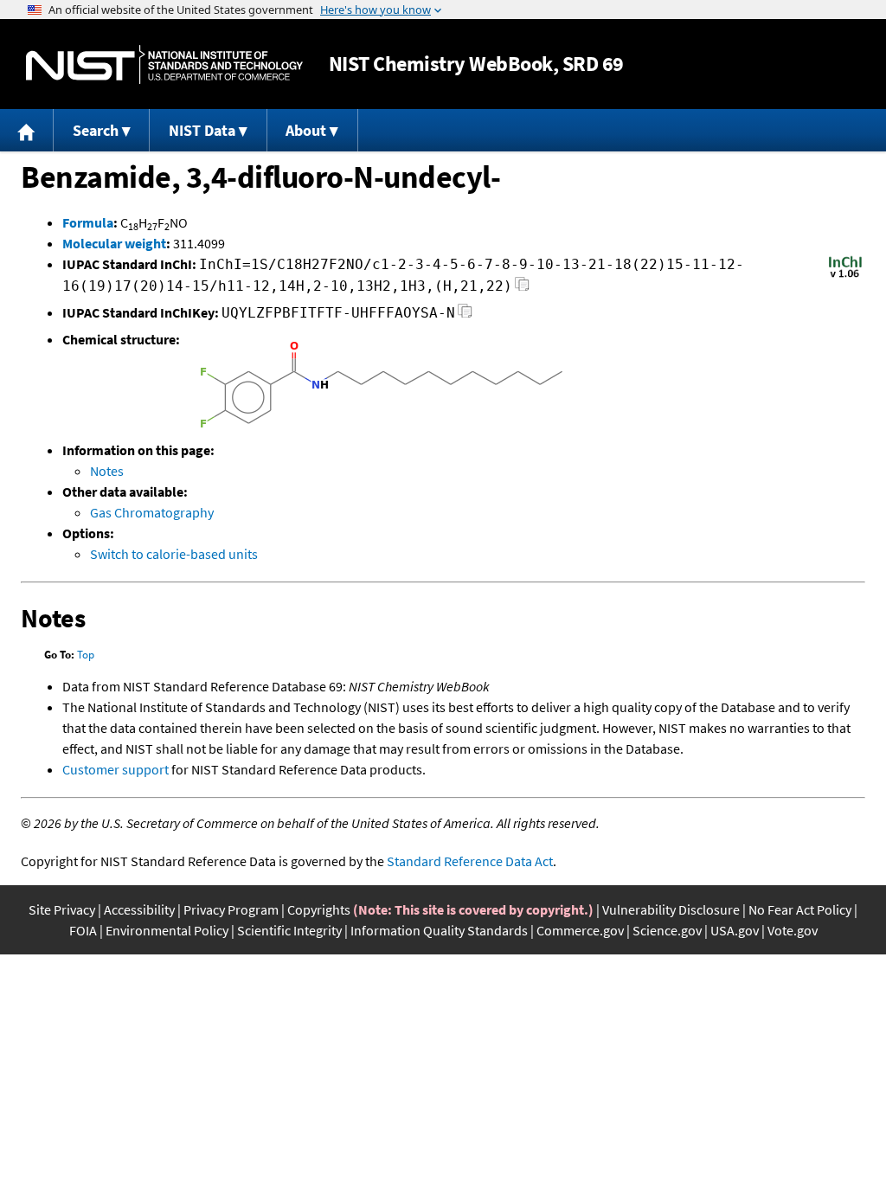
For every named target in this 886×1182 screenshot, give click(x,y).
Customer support (115, 769)
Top (85, 654)
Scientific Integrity (289, 930)
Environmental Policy (167, 930)
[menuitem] (27, 130)
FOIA (83, 930)
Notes (107, 470)
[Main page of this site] (27, 130)
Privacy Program (231, 909)
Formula (87, 222)
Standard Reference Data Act (470, 861)
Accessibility (139, 909)
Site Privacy (62, 909)
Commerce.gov (580, 930)
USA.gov (734, 930)
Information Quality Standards (439, 930)
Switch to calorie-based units (174, 553)
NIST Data (202, 130)
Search (96, 130)
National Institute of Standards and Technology (164, 64)
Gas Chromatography (152, 512)
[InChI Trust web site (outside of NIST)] (845, 276)
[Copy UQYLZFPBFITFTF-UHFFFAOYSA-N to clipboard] (465, 315)
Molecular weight (114, 243)
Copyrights (318, 909)
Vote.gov (792, 930)
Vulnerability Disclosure (671, 909)
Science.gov (667, 930)
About (306, 130)
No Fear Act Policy (799, 909)
